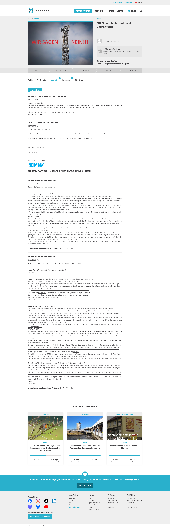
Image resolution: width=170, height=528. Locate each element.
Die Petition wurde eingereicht (43, 123)
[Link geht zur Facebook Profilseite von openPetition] (30, 501)
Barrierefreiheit (132, 507)
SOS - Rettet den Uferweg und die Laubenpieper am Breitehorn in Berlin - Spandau (45, 448)
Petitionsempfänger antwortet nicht (47, 96)
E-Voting (91, 507)
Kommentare (66, 79)
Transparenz (131, 498)
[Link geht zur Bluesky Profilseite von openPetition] (38, 507)
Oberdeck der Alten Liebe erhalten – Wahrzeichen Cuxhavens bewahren (85, 446)
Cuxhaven (85, 414)
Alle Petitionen (113, 500)
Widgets (91, 500)
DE (138, 3)
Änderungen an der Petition (42, 180)
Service (110, 11)
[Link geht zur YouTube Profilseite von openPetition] (46, 507)
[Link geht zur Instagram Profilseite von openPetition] (38, 501)
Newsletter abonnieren (40, 517)
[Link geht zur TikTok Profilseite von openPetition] (46, 501)
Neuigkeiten (54, 79)
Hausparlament (93, 505)
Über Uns (120, 11)
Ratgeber (111, 498)
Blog (70, 503)
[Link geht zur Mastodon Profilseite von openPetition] (30, 507)
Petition (30, 80)
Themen (110, 505)
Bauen (99, 19)
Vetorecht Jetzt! (93, 509)
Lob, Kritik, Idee (74, 507)
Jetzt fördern (85, 486)
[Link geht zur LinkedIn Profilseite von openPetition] (54, 501)
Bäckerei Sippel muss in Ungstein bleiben (124, 446)
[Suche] (141, 11)
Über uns (72, 498)
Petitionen (99, 11)
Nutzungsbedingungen (135, 500)
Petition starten (83, 11)
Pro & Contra (41, 80)
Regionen (111, 507)
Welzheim (36, 19)
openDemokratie (94, 503)
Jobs (71, 500)
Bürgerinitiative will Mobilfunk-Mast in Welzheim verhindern (59, 171)
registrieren (117, 3)
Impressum (131, 505)
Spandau (45, 414)
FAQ (89, 498)
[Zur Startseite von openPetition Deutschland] (39, 11)
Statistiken (79, 80)
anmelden (128, 3)
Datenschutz (131, 503)
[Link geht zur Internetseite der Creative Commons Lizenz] (29, 526)
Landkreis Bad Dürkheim (124, 414)
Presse (71, 505)
